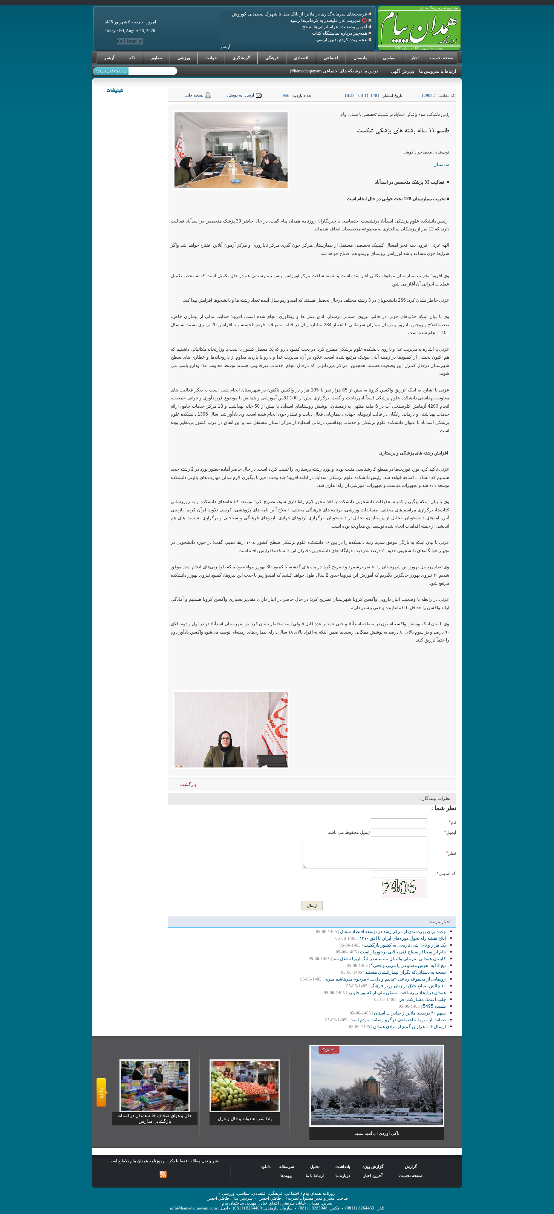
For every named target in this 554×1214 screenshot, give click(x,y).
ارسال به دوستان (239, 95)
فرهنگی (272, 57)
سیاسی (389, 57)
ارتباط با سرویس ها (437, 71)
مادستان (360, 57)
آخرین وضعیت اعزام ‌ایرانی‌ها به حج (335, 26)
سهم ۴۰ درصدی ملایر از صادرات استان (410, 1013)
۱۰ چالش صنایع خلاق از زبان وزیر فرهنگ (408, 985)
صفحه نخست (441, 57)
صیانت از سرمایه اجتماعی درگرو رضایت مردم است (397, 1019)
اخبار (415, 57)
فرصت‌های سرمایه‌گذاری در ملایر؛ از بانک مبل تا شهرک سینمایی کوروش (300, 14)
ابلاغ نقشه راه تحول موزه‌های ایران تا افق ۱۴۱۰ (403, 938)
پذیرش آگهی (402, 71)
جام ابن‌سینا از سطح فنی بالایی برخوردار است (403, 952)
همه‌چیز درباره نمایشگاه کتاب (340, 33)
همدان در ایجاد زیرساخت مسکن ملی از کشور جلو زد (397, 992)
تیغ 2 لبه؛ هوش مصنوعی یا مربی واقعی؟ (408, 965)
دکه (132, 57)
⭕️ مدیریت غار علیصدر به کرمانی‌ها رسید (329, 20)
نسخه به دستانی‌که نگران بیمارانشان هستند (405, 972)
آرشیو (109, 57)
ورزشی (184, 57)
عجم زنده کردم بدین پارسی (342, 39)
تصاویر (156, 57)
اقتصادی (301, 57)
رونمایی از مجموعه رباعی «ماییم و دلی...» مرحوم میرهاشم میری (385, 979)
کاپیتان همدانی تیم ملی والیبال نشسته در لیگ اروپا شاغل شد (389, 958)
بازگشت (188, 784)
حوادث (211, 57)
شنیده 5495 (434, 1006)
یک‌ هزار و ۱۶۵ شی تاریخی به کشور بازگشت (405, 945)
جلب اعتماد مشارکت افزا (422, 999)
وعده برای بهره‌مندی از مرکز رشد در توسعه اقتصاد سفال (393, 931)
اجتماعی (331, 57)
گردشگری (241, 57)
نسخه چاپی (194, 95)
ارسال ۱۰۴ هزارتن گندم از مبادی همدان (409, 1026)
